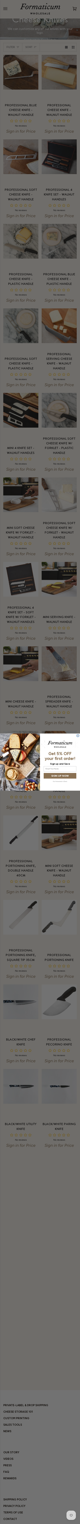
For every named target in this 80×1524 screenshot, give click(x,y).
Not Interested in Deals (60, 781)
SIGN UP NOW (60, 775)
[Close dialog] (78, 735)
